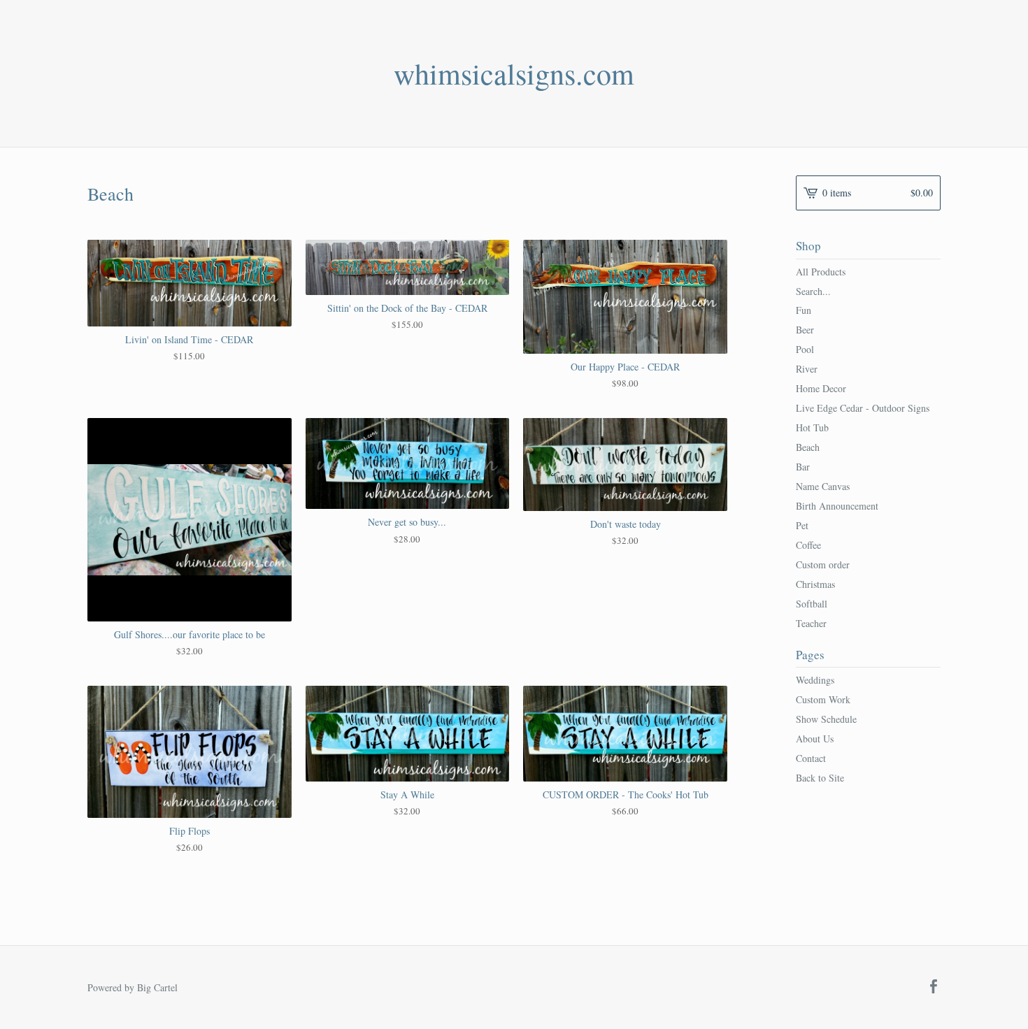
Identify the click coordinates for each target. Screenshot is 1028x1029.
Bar (803, 466)
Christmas (815, 584)
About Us (815, 738)
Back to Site (820, 777)
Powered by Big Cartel (132, 987)
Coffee (808, 545)
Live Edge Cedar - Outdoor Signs (862, 408)
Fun (803, 310)
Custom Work (823, 699)
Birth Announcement (837, 505)
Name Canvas (823, 486)
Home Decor (821, 388)
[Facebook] (934, 987)
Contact (811, 758)
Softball (811, 603)
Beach (808, 447)
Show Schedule (826, 719)
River (807, 368)
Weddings (815, 679)
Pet (802, 525)
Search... (813, 291)
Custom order (823, 564)
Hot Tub (812, 427)
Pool (805, 349)
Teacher (811, 623)
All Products (820, 271)
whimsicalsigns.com (514, 73)
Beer (805, 329)
